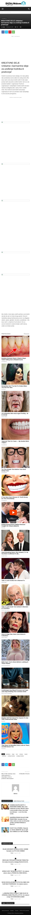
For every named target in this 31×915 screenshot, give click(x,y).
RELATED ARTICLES (7, 801)
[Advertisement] (15, 47)
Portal (12, 853)
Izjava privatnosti (5, 910)
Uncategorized (8, 12)
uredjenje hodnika (20, 755)
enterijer (21, 754)
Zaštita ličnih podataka (24, 910)
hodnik (26, 754)
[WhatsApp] (13, 32)
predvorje (4, 755)
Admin (3, 27)
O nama (16, 910)
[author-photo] (15, 791)
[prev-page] (2, 835)
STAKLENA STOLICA (24, 773)
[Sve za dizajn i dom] (15, 3)
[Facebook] (3, 32)
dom (17, 754)
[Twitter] (6, 32)
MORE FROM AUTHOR (19, 801)
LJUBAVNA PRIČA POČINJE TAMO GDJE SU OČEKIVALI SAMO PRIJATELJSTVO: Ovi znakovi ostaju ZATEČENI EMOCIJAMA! (15, 895)
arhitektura (8, 754)
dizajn (13, 754)
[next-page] (5, 835)
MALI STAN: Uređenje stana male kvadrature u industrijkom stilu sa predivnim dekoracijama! (8, 776)
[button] (2, 9)
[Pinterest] (9, 32)
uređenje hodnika (11, 755)
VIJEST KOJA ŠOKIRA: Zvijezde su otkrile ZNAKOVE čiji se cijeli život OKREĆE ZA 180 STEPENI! (19, 829)
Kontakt (12, 910)
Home (2, 12)
